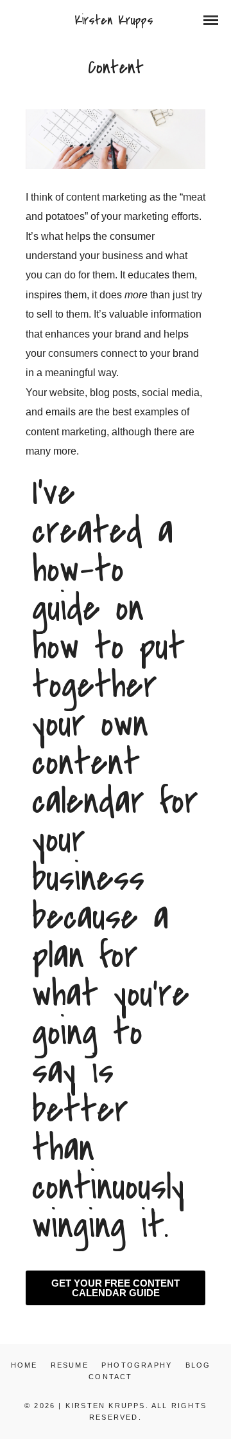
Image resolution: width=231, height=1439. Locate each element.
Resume (70, 1365)
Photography (136, 1365)
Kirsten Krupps (113, 20)
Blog (198, 1365)
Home (24, 1365)
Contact (110, 1376)
